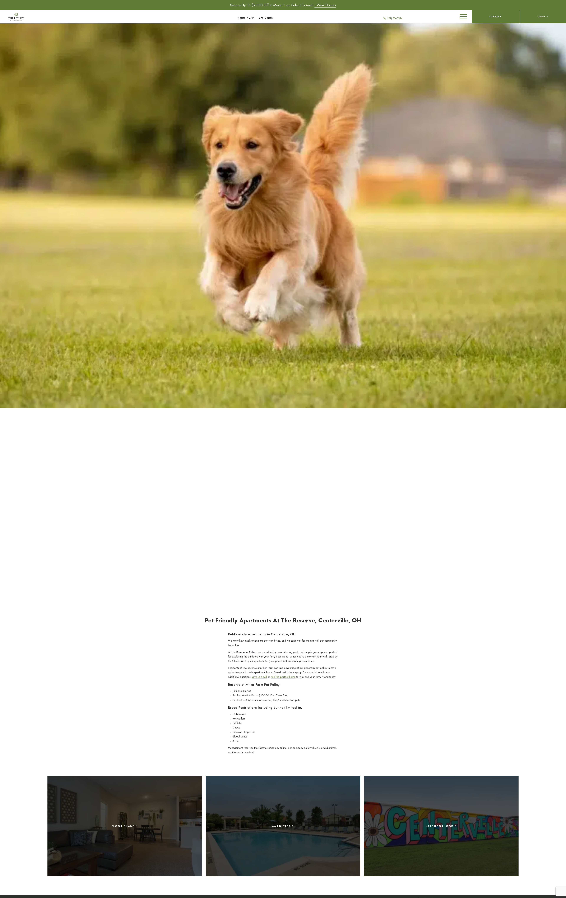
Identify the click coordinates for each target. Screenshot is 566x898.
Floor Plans (245, 18)
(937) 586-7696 (394, 18)
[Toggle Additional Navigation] (463, 16)
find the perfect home (283, 677)
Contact (495, 16)
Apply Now (266, 18)
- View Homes (325, 5)
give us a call (259, 677)
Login (541, 16)
